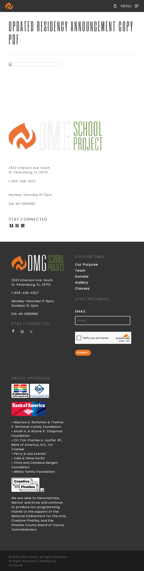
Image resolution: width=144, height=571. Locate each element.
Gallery (81, 282)
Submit (83, 352)
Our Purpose (86, 264)
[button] (130, 5)
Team (80, 270)
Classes (82, 288)
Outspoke (16, 565)
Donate (82, 276)
